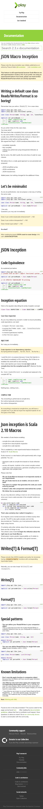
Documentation (21, 16)
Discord (23, 734)
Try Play (21, 12)
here (14, 710)
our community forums (32, 714)
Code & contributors (21, 782)
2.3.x (29, 43)
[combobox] (21, 48)
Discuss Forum (14, 734)
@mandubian (21, 67)
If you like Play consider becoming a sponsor (23, 742)
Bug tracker (21, 784)
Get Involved (21, 20)
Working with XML (11, 699)
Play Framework (21, 5)
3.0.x (23, 45)
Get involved (21, 786)
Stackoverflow (31, 734)
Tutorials (21, 760)
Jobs (21, 772)
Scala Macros (13, 452)
